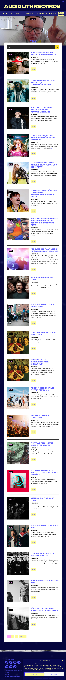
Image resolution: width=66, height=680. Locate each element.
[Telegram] (6, 666)
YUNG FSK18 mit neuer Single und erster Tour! (43, 54)
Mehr (33, 69)
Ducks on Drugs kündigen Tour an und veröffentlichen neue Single (44, 193)
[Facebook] (6, 662)
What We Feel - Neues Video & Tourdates (42, 444)
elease (40, 13)
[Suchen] (57, 47)
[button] (63, 660)
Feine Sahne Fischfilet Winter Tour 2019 (42, 389)
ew (18, 13)
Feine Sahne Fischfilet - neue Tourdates (43, 554)
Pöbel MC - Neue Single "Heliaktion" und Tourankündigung (42, 110)
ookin (61, 15)
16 (21, 636)
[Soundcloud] (10, 666)
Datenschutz (45, 678)
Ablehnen (54, 674)
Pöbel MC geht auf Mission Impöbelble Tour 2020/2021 (45, 250)
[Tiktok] (14, 666)
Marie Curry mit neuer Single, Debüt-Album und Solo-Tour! (44, 165)
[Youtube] (14, 662)
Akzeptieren (34, 674)
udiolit (7, 13)
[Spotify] (19, 662)
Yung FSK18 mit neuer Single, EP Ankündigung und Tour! (43, 137)
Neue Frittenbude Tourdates (40, 417)
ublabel (51, 13)
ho (61, 12)
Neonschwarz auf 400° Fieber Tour (43, 306)
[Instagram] (10, 662)
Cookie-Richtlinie (38, 678)
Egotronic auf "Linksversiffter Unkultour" (40, 362)
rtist (29, 13)
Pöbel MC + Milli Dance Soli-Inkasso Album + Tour (44, 609)
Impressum (51, 678)
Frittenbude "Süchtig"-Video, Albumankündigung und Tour (45, 473)
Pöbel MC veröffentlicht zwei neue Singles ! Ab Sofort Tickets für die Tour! (44, 222)
